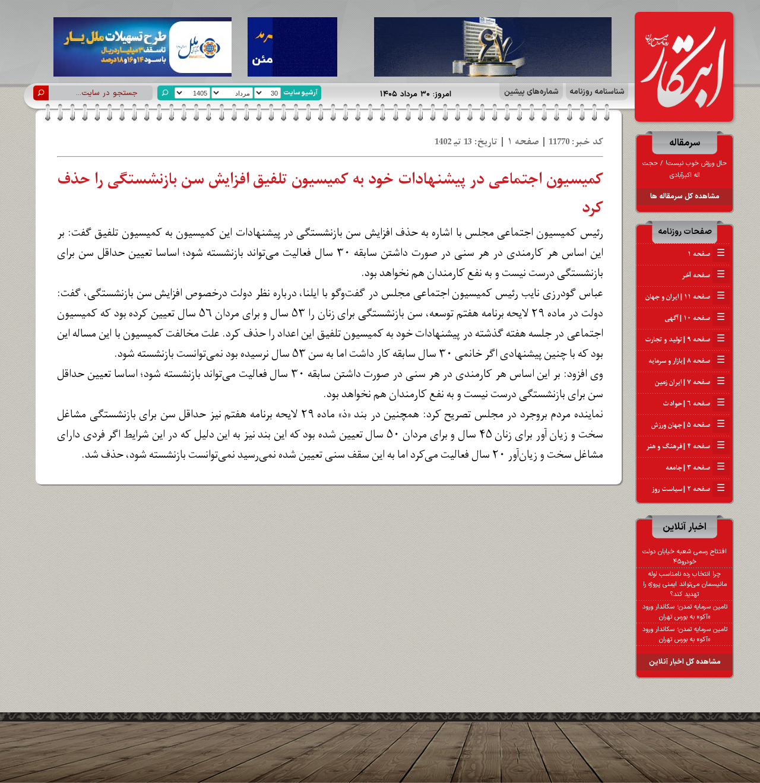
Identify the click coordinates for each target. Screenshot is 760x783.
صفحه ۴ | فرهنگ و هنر (686, 446)
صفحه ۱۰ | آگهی (695, 318)
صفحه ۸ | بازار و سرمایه (686, 361)
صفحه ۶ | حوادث (694, 403)
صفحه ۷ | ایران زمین (690, 382)
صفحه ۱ (706, 254)
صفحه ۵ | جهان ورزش (688, 425)
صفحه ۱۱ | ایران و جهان (685, 297)
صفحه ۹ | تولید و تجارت (685, 339)
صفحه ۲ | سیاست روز (688, 489)
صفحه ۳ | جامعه (695, 467)
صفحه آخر (703, 275)
